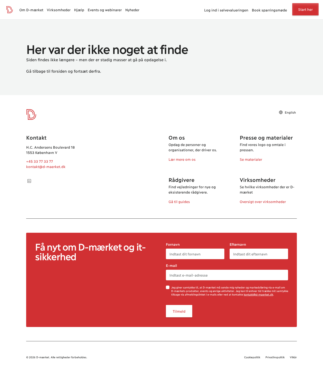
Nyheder (132, 9)
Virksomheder (59, 9)
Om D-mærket (31, 9)
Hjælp (79, 9)
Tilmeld (179, 311)
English (290, 112)
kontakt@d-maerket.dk (45, 166)
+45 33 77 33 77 (39, 161)
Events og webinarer (105, 9)
